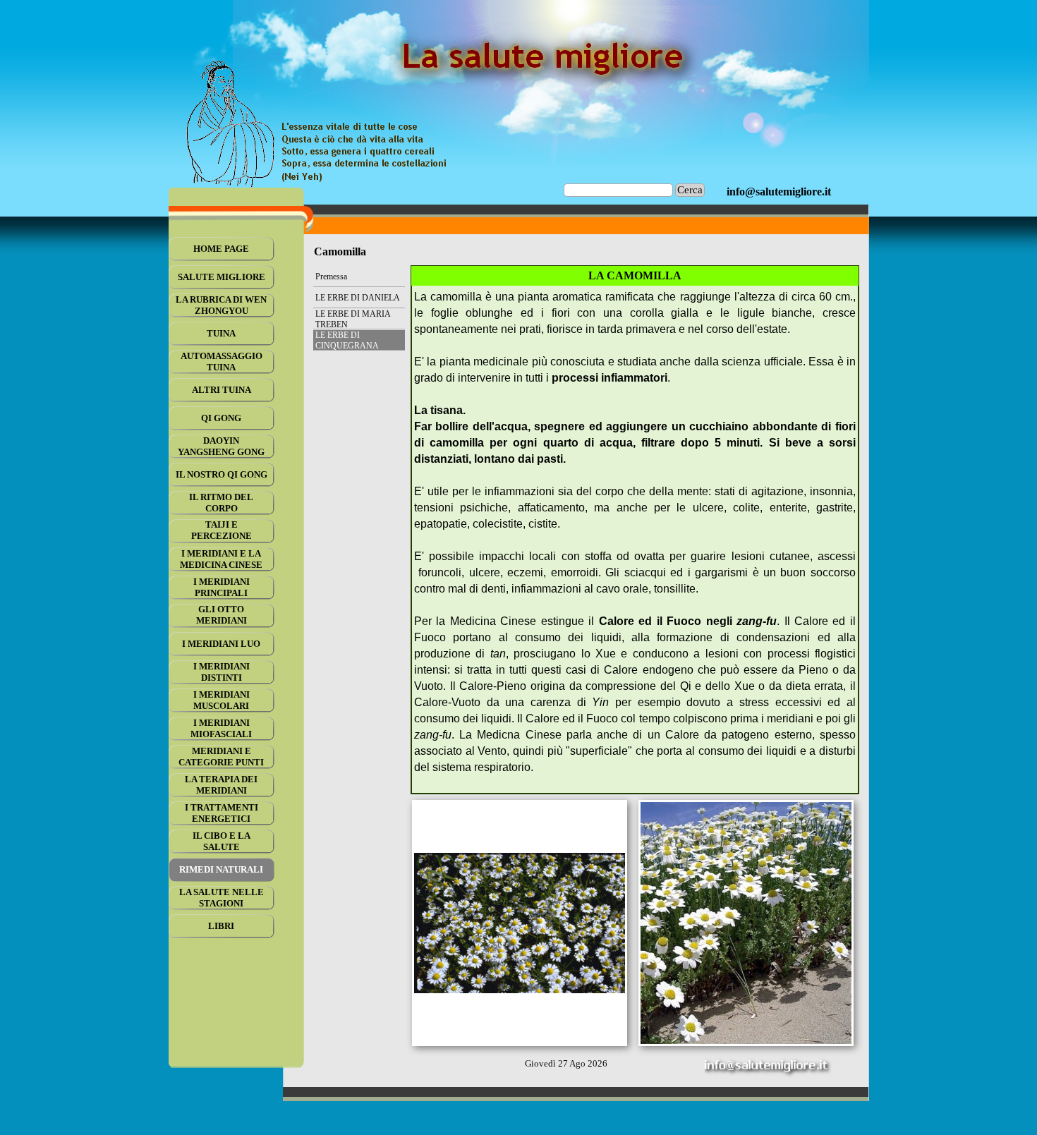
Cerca (690, 189)
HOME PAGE (221, 248)
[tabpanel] (779, 191)
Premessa (331, 276)
